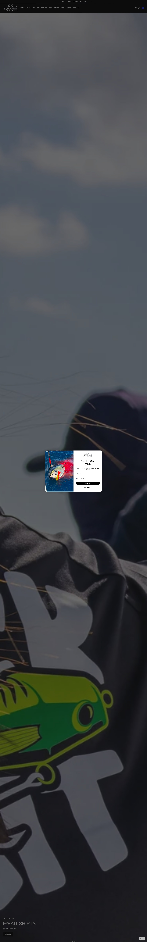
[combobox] (78, 478)
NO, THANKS (87, 487)
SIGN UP (88, 483)
